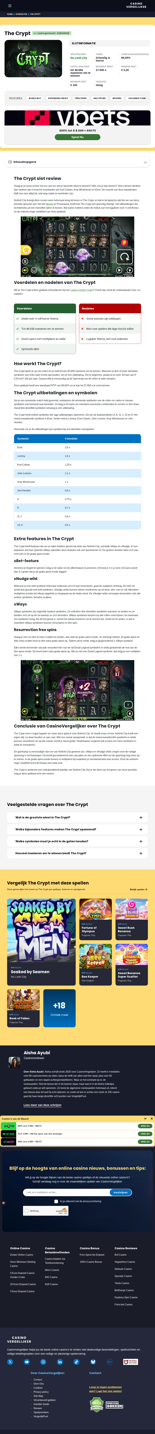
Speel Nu (77, 137)
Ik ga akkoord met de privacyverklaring (80, 1201)
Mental (49, 204)
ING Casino (51, 1277)
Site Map (38, 1396)
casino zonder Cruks (82, 290)
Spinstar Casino (123, 1276)
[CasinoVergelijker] (19, 1340)
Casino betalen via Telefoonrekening (55, 1261)
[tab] (77, 817)
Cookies (38, 1388)
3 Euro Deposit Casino (22, 1291)
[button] (77, 817)
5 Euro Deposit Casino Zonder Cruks (22, 1275)
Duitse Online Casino (21, 1254)
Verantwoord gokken (45, 1400)
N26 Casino (51, 1284)
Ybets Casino (122, 1283)
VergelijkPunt (41, 1416)
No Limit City (78, 57)
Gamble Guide (41, 1404)
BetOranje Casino (124, 1290)
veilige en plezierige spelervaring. (66, 1353)
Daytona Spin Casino (126, 1297)
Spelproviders (41, 1412)
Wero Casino (52, 1270)
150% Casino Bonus (91, 1262)
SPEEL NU (145, 1126)
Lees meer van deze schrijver (42, 1105)
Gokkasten (21, 14)
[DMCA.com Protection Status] (96, 1404)
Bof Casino (121, 1254)
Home (10, 14)
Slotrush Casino (123, 1269)
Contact (38, 1379)
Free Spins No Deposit (92, 1254)
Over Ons (39, 1383)
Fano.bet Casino (123, 1304)
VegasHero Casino (125, 1262)
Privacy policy (41, 1392)
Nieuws (38, 1408)
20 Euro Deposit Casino (23, 1284)
